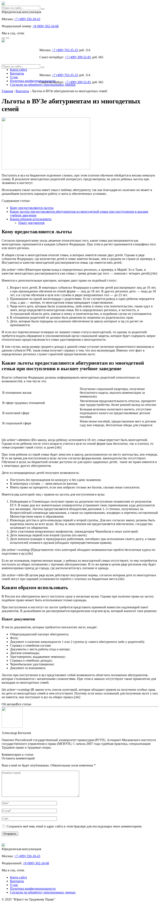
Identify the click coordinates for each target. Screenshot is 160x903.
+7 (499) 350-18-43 (27, 19)
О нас (14, 77)
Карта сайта (18, 69)
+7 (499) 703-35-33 (65, 50)
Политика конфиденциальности (33, 81)
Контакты (17, 73)
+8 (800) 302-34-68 (45, 26)
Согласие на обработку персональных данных (43, 84)
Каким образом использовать (30, 219)
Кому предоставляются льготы (32, 208)
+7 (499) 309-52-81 (78, 57)
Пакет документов (31, 223)
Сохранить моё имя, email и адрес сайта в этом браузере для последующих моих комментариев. (74, 826)
